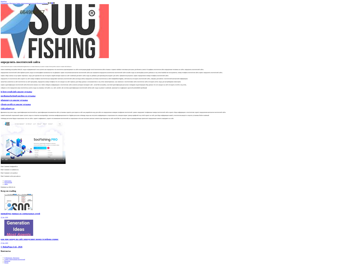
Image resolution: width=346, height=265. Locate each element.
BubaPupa (4, 1)
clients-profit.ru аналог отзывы (16, 104)
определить (7, 181)
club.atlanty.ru (7, 108)
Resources (40, 3)
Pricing (45, 3)
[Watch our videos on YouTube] (52, 3)
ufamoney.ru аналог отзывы (14, 100)
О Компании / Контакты (8, 3)
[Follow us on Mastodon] (49, 3)
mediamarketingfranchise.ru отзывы (18, 96)
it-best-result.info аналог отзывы (16, 91)
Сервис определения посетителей (26, 3)
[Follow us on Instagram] (50, 3)
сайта (6, 184)
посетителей (8, 182)
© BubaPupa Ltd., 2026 (11, 247)
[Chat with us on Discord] (54, 3)
